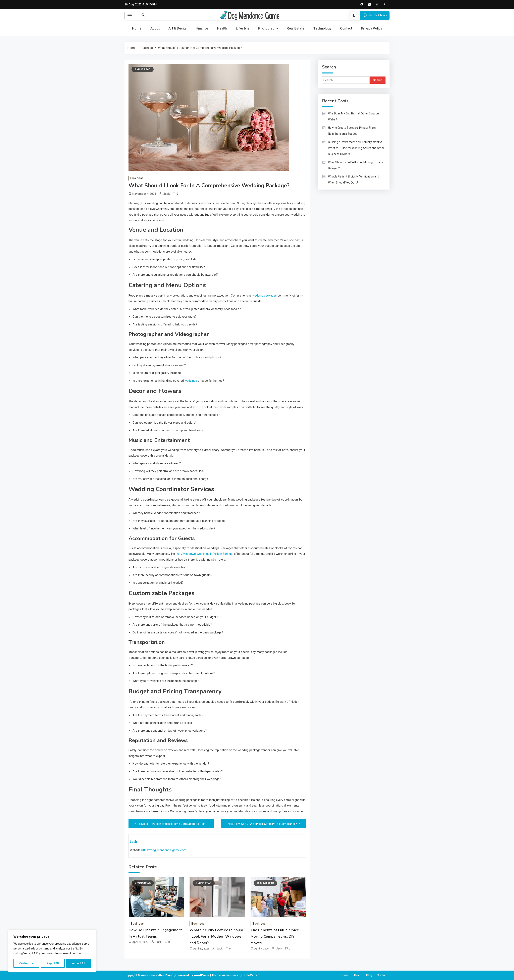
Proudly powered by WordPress (187, 975)
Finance (202, 28)
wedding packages (264, 295)
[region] (52, 951)
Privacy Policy (371, 28)
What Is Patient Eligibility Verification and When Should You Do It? (353, 179)
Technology (322, 28)
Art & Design (178, 28)
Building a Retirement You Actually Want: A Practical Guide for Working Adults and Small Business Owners (356, 148)
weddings (191, 380)
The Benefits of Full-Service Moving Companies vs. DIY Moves (275, 936)
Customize (26, 963)
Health (222, 28)
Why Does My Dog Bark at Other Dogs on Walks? (353, 116)
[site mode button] (354, 15)
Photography (268, 28)
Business (136, 178)
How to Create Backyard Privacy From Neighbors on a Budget (352, 130)
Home (137, 28)
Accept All (78, 963)
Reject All (53, 963)
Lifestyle (242, 28)
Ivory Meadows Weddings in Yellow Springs (204, 554)
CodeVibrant (251, 975)
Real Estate (295, 28)
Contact (346, 28)
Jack (166, 193)
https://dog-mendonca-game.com (163, 850)
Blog (369, 975)
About (155, 28)
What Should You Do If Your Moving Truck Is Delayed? (355, 165)
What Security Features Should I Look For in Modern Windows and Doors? (216, 936)
